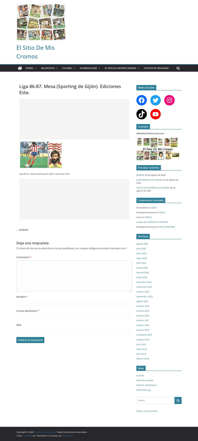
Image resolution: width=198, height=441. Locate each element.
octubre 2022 (142, 315)
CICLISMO (67, 68)
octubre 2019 (142, 330)
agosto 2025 (142, 301)
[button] (35, 68)
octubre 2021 (142, 320)
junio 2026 (141, 253)
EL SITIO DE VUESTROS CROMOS (120, 68)
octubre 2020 (142, 325)
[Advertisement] (74, 119)
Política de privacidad (156, 68)
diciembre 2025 (143, 282)
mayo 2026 (141, 258)
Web (18, 325)
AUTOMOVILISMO (88, 68)
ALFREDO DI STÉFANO (157, 222)
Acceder (140, 375)
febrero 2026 (142, 272)
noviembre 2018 (144, 334)
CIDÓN (153, 207)
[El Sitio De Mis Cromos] (19, 68)
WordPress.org (143, 389)
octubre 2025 (142, 291)
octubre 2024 (142, 306)
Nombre (22, 296)
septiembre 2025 (144, 296)
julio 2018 (141, 344)
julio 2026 (141, 248)
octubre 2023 (142, 310)
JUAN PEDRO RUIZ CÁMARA (149, 179)
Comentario (23, 257)
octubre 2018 (142, 339)
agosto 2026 (142, 243)
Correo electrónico (27, 310)
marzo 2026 (142, 267)
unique (139, 222)
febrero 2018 (142, 358)
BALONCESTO (48, 68)
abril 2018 (141, 354)
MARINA (140, 175)
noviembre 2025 (144, 286)
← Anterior (22, 229)
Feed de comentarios (146, 385)
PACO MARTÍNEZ (167, 226)
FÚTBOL (29, 68)
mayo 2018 (141, 349)
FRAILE (162, 212)
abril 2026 (141, 263)
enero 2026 (141, 277)
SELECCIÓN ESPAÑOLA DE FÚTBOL (152, 187)
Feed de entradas (144, 380)
